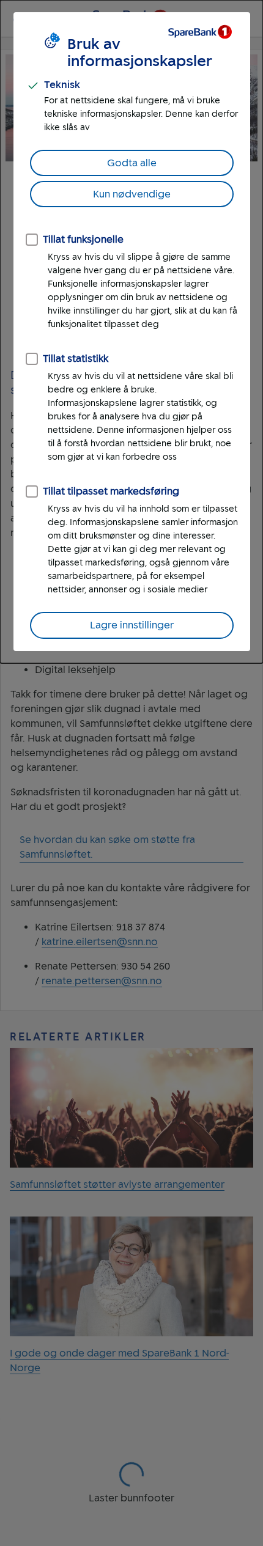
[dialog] (131, 331)
